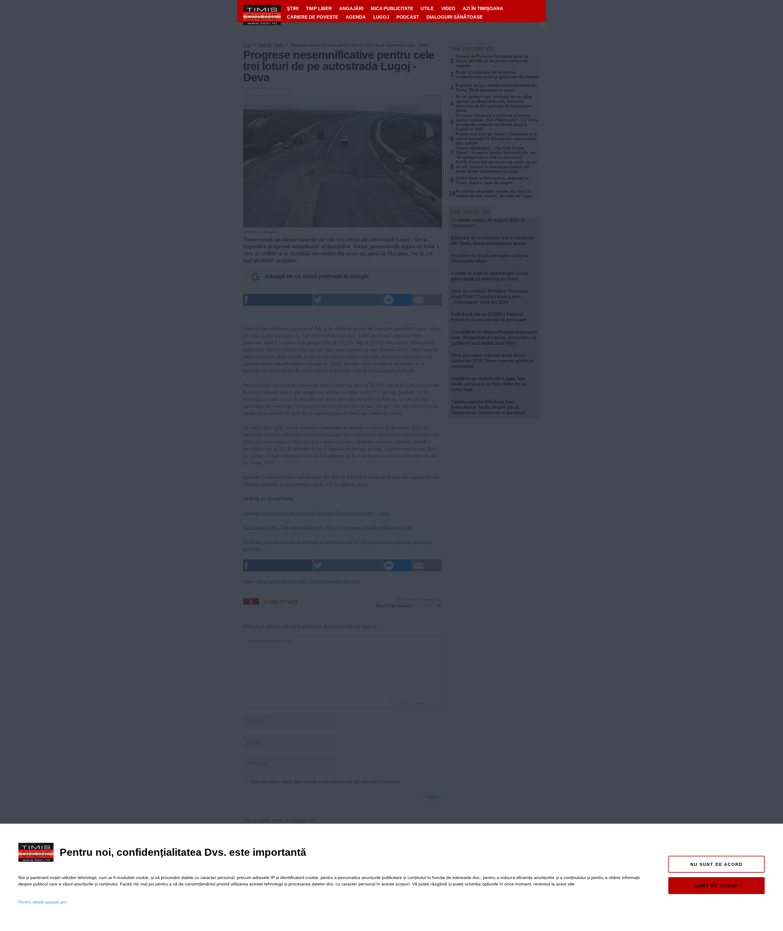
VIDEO (448, 8)
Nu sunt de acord (716, 864)
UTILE (427, 8)
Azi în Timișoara (483, 8)
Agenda (356, 17)
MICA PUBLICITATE (392, 8)
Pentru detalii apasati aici (42, 902)
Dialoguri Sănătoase (454, 17)
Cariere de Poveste (312, 17)
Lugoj (381, 17)
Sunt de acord (716, 885)
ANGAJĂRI (351, 8)
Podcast (407, 17)
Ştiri (293, 8)
